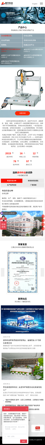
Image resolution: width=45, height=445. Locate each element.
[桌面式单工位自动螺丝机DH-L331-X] (22, 68)
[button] (41, 15)
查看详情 (22, 113)
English (34, 4)
